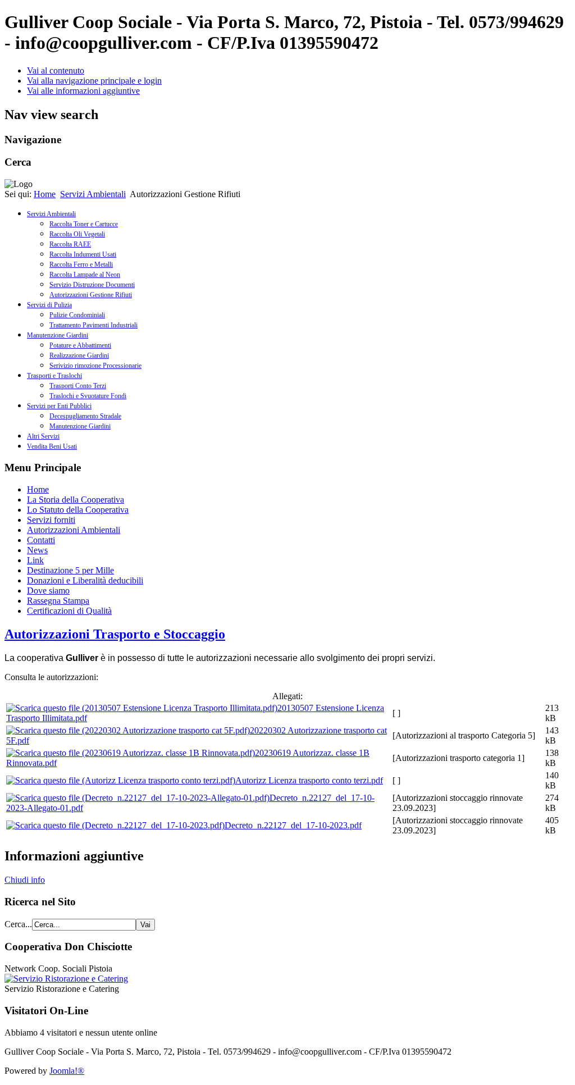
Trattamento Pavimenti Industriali (93, 325)
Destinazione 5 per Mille (70, 570)
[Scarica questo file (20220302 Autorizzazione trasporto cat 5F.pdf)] (128, 730)
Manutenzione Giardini (57, 335)
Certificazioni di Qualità (69, 611)
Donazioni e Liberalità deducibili (85, 580)
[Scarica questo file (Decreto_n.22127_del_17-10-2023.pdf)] (115, 825)
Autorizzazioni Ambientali (73, 530)
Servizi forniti (51, 520)
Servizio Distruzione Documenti (92, 285)
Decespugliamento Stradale (85, 416)
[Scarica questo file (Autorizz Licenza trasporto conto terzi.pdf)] (120, 780)
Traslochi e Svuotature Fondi (87, 396)
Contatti (41, 540)
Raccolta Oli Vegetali (77, 234)
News (37, 550)
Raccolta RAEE (70, 244)
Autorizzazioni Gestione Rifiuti (90, 295)
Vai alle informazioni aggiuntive (83, 90)
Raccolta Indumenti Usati (82, 254)
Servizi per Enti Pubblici (59, 406)
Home (45, 194)
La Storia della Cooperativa (75, 499)
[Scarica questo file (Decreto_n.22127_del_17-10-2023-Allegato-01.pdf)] (138, 798)
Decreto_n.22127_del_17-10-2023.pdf (293, 825)
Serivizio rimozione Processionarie (95, 366)
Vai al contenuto (55, 70)
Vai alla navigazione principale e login (94, 80)
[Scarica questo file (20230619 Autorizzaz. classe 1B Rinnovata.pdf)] (130, 753)
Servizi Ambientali (93, 194)
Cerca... (18, 924)
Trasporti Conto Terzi (77, 386)
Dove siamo (48, 590)
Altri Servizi (43, 436)
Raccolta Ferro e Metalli (81, 264)
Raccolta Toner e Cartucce (83, 224)
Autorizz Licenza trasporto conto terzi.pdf (309, 780)
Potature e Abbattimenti (80, 345)
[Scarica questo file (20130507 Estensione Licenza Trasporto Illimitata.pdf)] (141, 708)
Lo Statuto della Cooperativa (78, 509)
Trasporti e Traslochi (54, 376)
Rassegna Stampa (58, 600)
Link (35, 560)
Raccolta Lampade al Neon (84, 275)
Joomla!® (66, 1070)
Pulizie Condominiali (77, 315)
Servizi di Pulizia (49, 305)
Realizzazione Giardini (79, 355)
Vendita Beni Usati (52, 446)
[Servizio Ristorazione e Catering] (66, 978)
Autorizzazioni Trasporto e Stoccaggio (114, 634)
